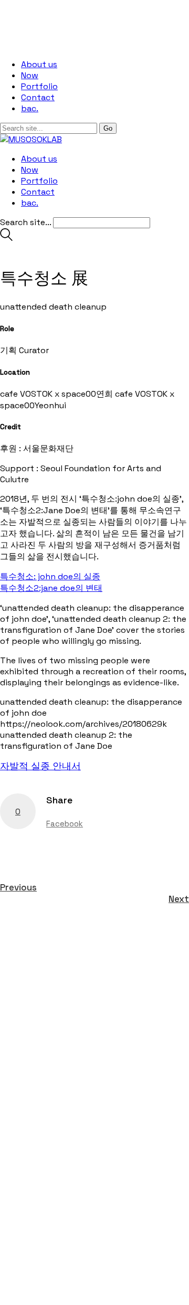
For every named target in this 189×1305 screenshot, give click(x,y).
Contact (38, 97)
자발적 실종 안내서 (40, 766)
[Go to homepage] (31, 139)
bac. (29, 108)
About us (39, 64)
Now (29, 75)
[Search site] (6, 237)
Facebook (64, 824)
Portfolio (39, 86)
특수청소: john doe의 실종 (50, 576)
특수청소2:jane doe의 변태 (51, 587)
